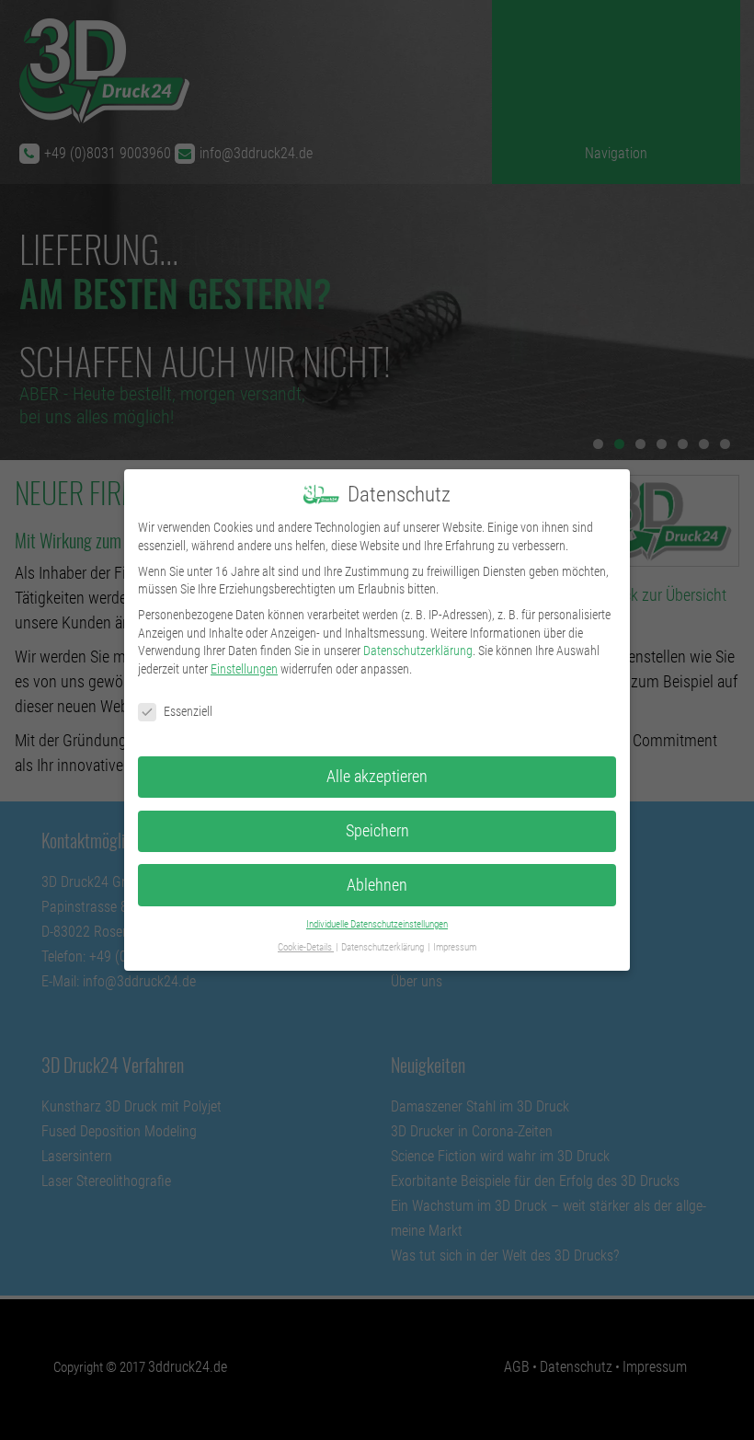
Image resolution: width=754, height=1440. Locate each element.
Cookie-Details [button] (306, 947)
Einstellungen (244, 669)
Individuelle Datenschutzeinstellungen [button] (377, 924)
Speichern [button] (377, 831)
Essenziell (188, 711)
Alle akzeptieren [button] (377, 776)
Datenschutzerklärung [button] (383, 947)
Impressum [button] (454, 947)
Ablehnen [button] (377, 885)
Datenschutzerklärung (418, 650)
